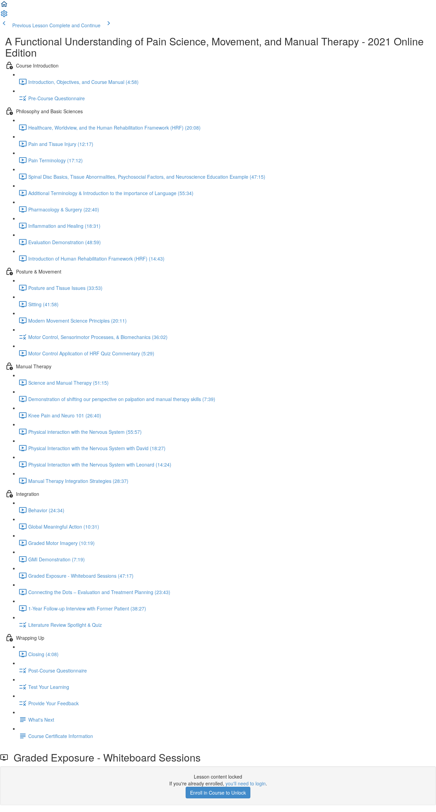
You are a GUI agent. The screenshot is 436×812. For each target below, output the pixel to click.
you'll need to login (245, 783)
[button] (4, 6)
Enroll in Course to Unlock (218, 792)
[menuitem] (4, 15)
